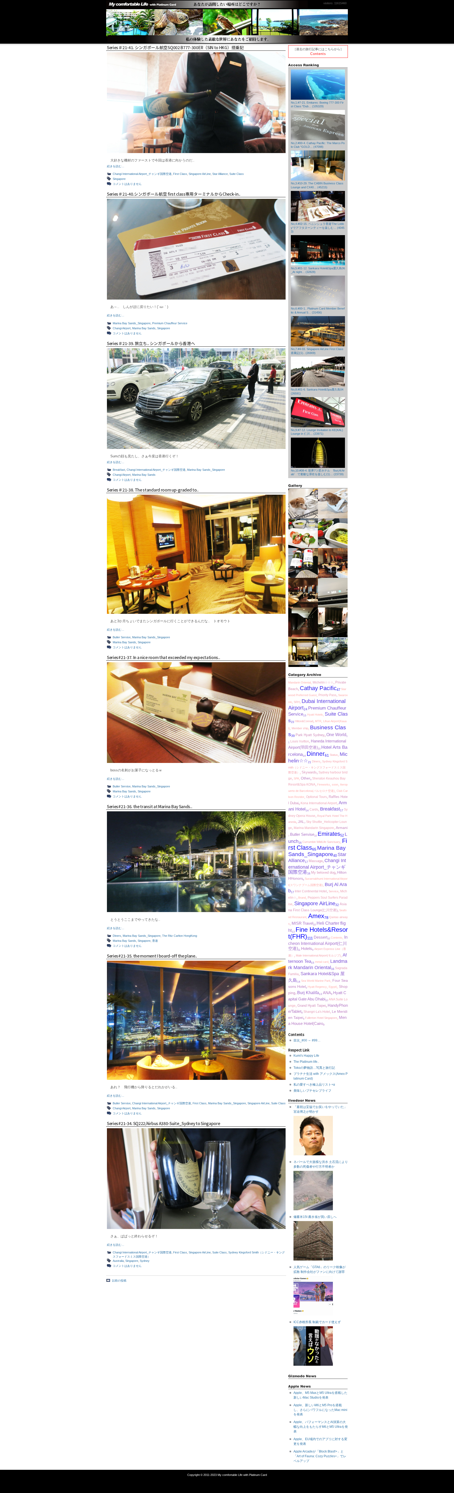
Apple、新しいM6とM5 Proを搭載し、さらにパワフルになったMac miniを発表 (320, 1409)
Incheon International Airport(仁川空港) (318, 943)
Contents (318, 54)
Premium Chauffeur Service (169, 323)
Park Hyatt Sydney (310, 735)
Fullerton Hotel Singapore (321, 1017)
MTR (318, 721)
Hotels (306, 949)
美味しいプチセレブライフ (312, 1090)
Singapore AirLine (200, 173)
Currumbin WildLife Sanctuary (321, 841)
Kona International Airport (319, 803)
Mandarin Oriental (299, 682)
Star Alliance (220, 173)
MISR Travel (302, 923)
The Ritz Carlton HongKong (179, 935)
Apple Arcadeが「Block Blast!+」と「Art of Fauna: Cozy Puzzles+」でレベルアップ (319, 1456)
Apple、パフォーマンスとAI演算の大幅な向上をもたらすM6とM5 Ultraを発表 (320, 1426)
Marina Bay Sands (144, 328)
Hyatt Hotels (315, 714)
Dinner (316, 754)
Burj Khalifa (308, 992)
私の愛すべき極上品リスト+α (314, 1084)
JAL (301, 822)
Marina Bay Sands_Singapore (132, 323)
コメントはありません (127, 183)
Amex (316, 916)
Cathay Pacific (318, 688)
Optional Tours (316, 796)
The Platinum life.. (306, 1062)
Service (333, 891)
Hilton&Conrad (304, 721)
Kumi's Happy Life (306, 1055)
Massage (316, 861)
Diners (117, 935)
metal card (321, 961)
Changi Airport (122, 328)
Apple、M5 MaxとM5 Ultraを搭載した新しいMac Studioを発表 (320, 1395)
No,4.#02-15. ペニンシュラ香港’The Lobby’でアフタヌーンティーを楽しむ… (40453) (317, 227)
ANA (327, 993)
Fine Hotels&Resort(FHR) (318, 933)
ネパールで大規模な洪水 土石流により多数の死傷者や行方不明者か (320, 1164)
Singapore (119, 178)
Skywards (309, 772)
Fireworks (323, 784)
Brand (302, 897)
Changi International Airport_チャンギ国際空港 (142, 173)
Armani (342, 828)
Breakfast (119, 469)
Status (334, 754)
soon (335, 784)
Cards (313, 809)
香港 (155, 940)
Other (305, 778)
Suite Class (236, 173)
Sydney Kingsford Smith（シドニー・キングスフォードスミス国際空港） (317, 767)
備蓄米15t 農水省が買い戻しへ (315, 1217)
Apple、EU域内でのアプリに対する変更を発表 (320, 1441)
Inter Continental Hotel (311, 891)
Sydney (144, 1260)
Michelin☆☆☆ (323, 682)
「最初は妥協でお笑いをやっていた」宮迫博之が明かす (320, 1109)
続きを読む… (115, 166)
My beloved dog (323, 872)
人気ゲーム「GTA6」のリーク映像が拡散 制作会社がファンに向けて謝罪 (319, 1269)
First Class (180, 173)
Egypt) (333, 986)
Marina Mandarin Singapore (314, 827)
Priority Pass (327, 695)
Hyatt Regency (317, 986)
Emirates (329, 834)
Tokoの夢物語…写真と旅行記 (314, 1068)
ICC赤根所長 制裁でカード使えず (317, 1322)
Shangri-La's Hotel (316, 1012)
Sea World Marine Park (316, 980)
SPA (296, 778)
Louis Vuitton (299, 741)
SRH (297, 702)
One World (336, 734)
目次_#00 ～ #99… (307, 1040)
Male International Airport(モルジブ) (318, 955)
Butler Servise (122, 637)
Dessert (320, 937)
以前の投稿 (119, 1280)
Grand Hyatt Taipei (311, 1006)
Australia (118, 1260)
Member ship (300, 728)
